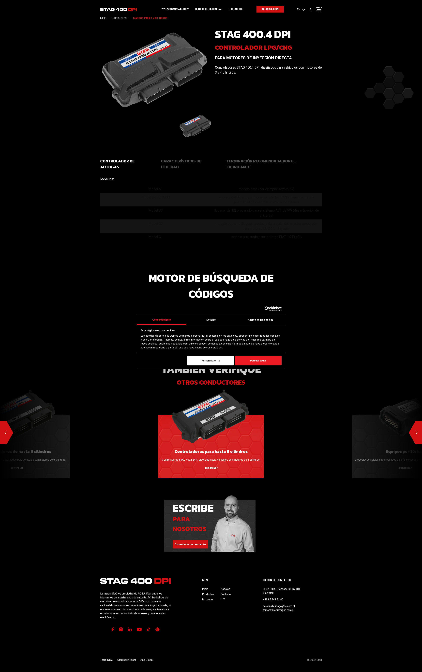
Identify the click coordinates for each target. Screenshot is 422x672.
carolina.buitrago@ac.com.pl (279, 606)
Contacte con (226, 596)
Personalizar (208, 360)
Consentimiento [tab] (161, 319)
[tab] (128, 164)
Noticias (225, 589)
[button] (301, 9)
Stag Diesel (146, 659)
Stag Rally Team (126, 659)
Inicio (205, 589)
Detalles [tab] (211, 319)
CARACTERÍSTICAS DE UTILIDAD (181, 164)
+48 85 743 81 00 (273, 599)
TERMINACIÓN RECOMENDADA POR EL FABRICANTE (261, 164)
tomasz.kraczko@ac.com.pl (278, 610)
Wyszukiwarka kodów (175, 9)
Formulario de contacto (190, 544)
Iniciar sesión (270, 9)
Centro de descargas (208, 9)
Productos (236, 9)
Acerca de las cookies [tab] (260, 319)
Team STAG (106, 659)
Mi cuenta (207, 599)
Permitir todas (258, 360)
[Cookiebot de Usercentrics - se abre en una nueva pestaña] (267, 308)
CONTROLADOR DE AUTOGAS (117, 164)
